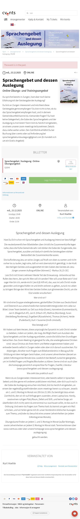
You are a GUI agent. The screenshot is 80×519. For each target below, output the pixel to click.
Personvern (39, 504)
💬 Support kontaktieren (40, 513)
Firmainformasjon (9, 504)
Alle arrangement (50, 466)
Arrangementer (15, 52)
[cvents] (11, 13)
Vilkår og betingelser (26, 504)
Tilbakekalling (7, 507)
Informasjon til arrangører (30, 507)
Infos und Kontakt (64, 217)
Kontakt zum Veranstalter (67, 466)
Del (76, 72)
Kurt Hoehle (9, 463)
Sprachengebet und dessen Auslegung (38, 52)
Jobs (16, 507)
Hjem (4, 52)
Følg (40, 466)
